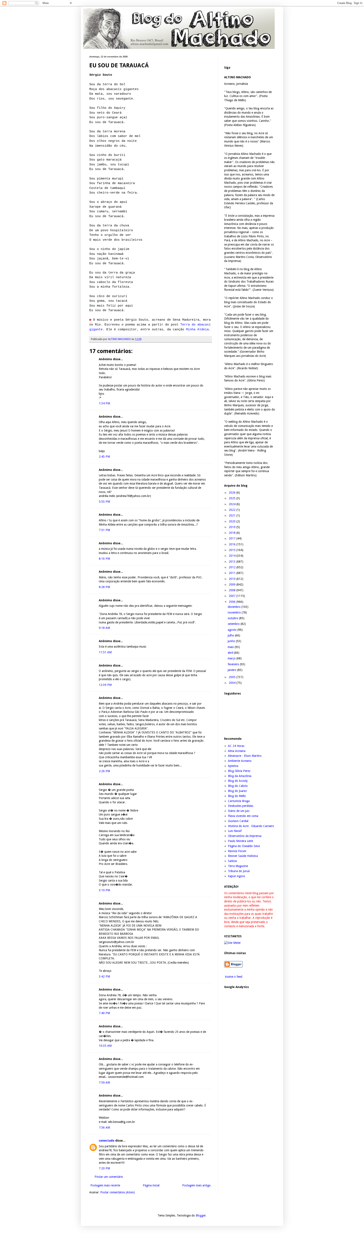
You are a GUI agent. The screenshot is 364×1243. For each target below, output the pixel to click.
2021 (232, 515)
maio (231, 647)
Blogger (201, 1215)
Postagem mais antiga (196, 1185)
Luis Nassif (235, 831)
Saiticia (232, 861)
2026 (232, 492)
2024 (232, 504)
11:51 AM (105, 652)
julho (231, 635)
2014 (232, 555)
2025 (232, 498)
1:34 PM (104, 403)
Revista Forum (237, 851)
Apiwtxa (233, 766)
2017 (232, 538)
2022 (232, 509)
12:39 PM (105, 685)
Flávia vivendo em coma (243, 816)
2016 (232, 544)
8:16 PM (104, 558)
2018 (232, 532)
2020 (232, 521)
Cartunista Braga (239, 801)
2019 (232, 527)
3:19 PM (104, 890)
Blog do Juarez (237, 791)
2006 (232, 601)
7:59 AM (104, 1082)
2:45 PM (104, 456)
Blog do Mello (237, 796)
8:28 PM (104, 587)
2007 (232, 596)
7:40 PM (104, 1013)
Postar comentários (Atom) (117, 1192)
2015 (232, 550)
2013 (232, 561)
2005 (232, 677)
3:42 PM (104, 976)
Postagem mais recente (105, 1185)
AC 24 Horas (236, 746)
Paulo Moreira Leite (240, 841)
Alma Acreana (236, 751)
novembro (235, 612)
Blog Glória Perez (239, 771)
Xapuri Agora (236, 876)
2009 (232, 584)
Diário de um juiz (239, 811)
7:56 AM (104, 1127)
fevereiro (234, 664)
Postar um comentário (109, 1176)
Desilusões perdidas (240, 805)
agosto (232, 629)
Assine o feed (233, 976)
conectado (106, 1140)
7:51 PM (104, 530)
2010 (232, 578)
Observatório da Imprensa (244, 836)
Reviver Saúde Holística (243, 856)
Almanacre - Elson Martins (244, 755)
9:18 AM (104, 627)
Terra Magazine (238, 866)
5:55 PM (104, 501)
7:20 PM (104, 1168)
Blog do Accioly (238, 780)
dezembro (234, 606)
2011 (232, 573)
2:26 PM (104, 771)
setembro (234, 623)
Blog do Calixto (238, 785)
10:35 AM (105, 1045)
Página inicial (151, 1185)
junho (232, 641)
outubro (233, 618)
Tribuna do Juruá (239, 871)
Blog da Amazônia (239, 776)
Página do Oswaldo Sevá (244, 846)
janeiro (232, 670)
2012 (232, 567)
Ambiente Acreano (240, 760)
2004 (232, 682)
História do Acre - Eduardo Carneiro (251, 826)
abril (231, 652)
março (232, 658)
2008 (232, 590)
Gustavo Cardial (238, 821)
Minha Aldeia (197, 329)
